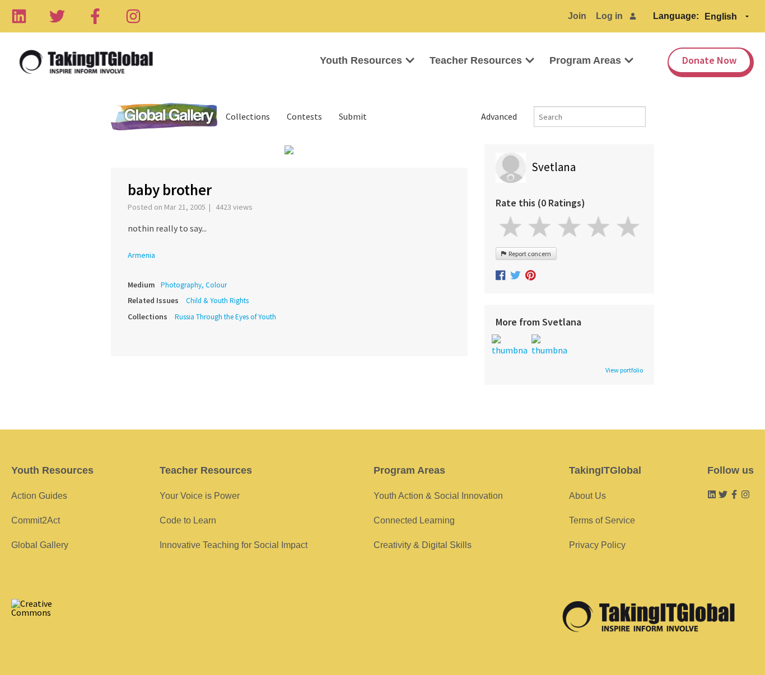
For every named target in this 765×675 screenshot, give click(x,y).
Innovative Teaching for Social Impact (233, 545)
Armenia (141, 255)
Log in (609, 16)
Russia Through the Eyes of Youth (225, 317)
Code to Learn (188, 520)
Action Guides (39, 496)
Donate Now (709, 60)
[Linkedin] (19, 16)
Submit (353, 116)
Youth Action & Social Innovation (438, 496)
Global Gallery (164, 116)
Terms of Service (602, 520)
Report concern (528, 253)
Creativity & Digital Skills (423, 545)
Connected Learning (414, 520)
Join (577, 16)
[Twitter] (57, 16)
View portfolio (624, 370)
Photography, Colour (194, 285)
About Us (587, 496)
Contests (304, 116)
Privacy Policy (597, 545)
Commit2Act (35, 520)
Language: (676, 16)
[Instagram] (133, 16)
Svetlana (553, 166)
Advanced (499, 116)
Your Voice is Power (200, 496)
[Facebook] (95, 16)
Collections (248, 116)
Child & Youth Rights (217, 300)
